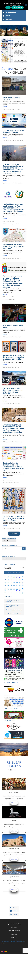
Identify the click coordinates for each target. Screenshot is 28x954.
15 (20, 583)
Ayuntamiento (19, 140)
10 (5, 583)
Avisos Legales (5, 941)
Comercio (18, 337)
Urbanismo (18, 367)
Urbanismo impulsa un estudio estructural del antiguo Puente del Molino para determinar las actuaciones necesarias (13, 428)
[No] (26, 5)
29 (11, 576)
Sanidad (13, 299)
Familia (10, 224)
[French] (4, 951)
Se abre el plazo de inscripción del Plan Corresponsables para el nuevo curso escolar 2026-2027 (13, 466)
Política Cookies (20, 941)
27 (14, 589)
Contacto (9, 19)
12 (11, 583)
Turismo (18, 258)
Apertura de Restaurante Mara (13, 326)
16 (22, 583)
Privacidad (12, 941)
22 (20, 586)
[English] (2, 951)
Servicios (18, 109)
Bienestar (6, 224)
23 (22, 586)
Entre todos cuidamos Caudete (11, 98)
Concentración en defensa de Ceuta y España (13, 131)
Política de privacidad (17, 7)
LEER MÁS (5, 106)
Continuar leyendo (22, 60)
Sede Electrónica (11, 12)
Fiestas (18, 528)
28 (8, 576)
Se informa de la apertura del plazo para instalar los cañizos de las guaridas (13, 357)
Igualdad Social (15, 224)
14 (17, 583)
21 (17, 586)
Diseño (3, 943)
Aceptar (8, 7)
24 (5, 589)
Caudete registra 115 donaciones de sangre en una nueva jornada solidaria (13, 391)
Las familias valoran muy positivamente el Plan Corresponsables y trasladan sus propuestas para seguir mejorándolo (13, 207)
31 (17, 576)
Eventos (8, 15)
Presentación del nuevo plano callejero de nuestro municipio (13, 246)
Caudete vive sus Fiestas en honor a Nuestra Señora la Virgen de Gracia (14, 518)
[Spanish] (6, 951)
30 (14, 576)
